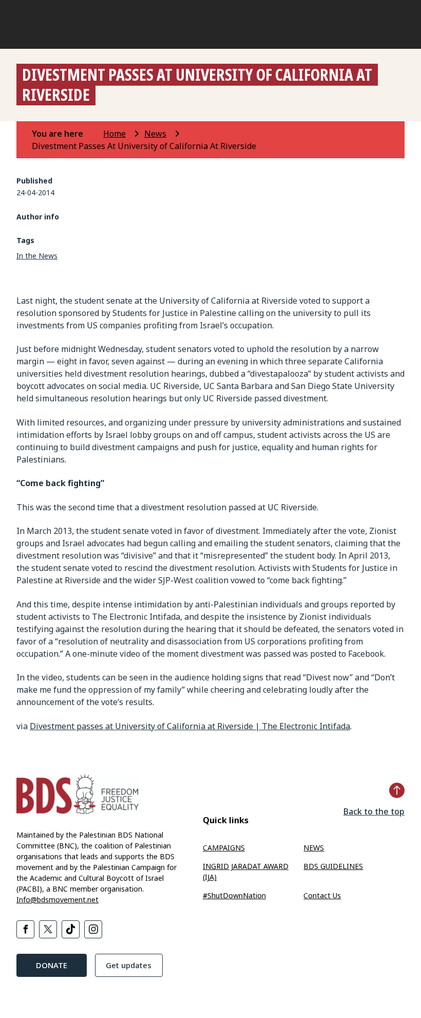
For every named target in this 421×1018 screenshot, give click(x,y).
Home (114, 133)
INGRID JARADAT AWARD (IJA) (246, 871)
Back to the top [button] (374, 811)
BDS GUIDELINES (333, 866)
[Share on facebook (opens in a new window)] (25, 929)
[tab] (66, 133)
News (155, 133)
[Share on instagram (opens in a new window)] (93, 929)
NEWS (313, 848)
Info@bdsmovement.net (57, 899)
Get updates (128, 965)
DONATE (51, 965)
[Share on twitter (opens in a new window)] (48, 929)
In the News (37, 256)
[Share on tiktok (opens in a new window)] (71, 929)
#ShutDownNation (234, 895)
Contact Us (322, 895)
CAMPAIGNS (224, 848)
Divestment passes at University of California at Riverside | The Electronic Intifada (190, 726)
